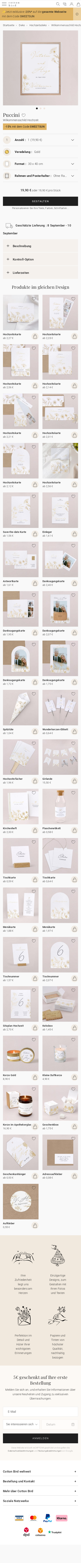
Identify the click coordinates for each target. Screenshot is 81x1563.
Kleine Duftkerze (52, 1075)
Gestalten (40, 201)
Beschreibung (22, 246)
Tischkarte (9, 877)
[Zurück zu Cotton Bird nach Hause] (14, 6)
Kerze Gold (9, 1075)
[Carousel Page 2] (40, 108)
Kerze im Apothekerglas (17, 1124)
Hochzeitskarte (12, 334)
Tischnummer (11, 976)
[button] (77, 14)
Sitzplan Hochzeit (13, 1025)
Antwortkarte (11, 581)
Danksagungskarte (53, 581)
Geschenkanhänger (14, 1174)
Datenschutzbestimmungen (21, 1451)
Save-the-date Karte (14, 531)
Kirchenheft (10, 828)
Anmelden (40, 1438)
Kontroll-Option (23, 259)
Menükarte (9, 927)
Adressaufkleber (52, 1174)
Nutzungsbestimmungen (50, 1451)
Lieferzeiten (21, 273)
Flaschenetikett (51, 828)
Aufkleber (9, 1223)
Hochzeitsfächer (13, 778)
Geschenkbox (50, 1124)
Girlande (47, 778)
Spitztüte (8, 729)
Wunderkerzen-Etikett (55, 729)
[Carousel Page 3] (44, 108)
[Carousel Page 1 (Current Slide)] (37, 108)
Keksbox (47, 1025)
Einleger (47, 531)
